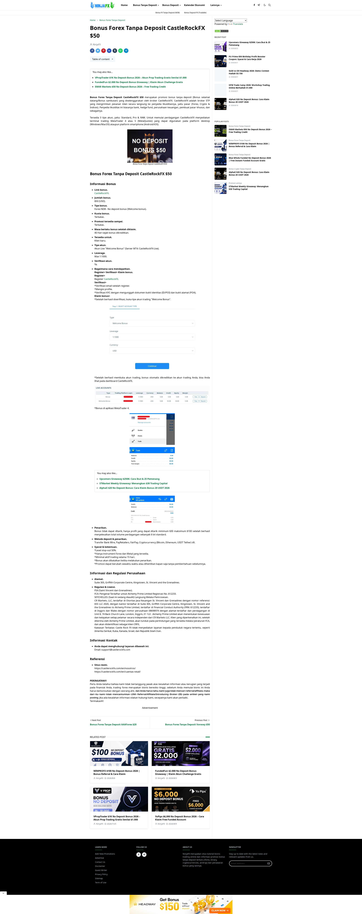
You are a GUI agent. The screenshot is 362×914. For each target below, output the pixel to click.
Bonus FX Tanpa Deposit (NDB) (168, 12)
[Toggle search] (269, 5)
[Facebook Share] (92, 50)
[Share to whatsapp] (120, 50)
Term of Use (100, 882)
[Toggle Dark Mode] (264, 5)
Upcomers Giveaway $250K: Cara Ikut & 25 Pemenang (129, 478)
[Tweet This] (98, 50)
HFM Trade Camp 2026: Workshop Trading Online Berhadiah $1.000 (249, 86)
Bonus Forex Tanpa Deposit (239, 126)
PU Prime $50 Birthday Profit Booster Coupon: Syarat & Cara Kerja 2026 (247, 58)
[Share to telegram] (126, 50)
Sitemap (99, 878)
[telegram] (259, 5)
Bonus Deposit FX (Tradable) (195, 12)
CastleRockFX (101, 193)
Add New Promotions (105, 853)
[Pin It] (103, 50)
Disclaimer (100, 866)
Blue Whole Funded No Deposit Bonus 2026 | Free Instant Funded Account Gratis (250, 159)
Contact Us (100, 862)
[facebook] (254, 5)
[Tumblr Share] (115, 50)
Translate (238, 24)
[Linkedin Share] (109, 50)
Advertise (99, 858)
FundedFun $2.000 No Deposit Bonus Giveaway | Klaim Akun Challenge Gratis (139, 82)
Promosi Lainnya (235, 183)
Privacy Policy (101, 874)
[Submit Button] (269, 863)
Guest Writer (101, 870)
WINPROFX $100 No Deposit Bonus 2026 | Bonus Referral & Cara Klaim (116, 772)
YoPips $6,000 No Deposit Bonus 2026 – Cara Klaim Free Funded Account (179, 818)
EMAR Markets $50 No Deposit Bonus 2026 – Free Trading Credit (130, 86)
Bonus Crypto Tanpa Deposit (240, 169)
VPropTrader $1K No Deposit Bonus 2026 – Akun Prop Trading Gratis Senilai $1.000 (141, 77)
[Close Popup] (3, 893)
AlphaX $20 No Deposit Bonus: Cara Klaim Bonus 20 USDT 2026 (134, 487)
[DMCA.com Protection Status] (222, 30)
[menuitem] (124, 5)
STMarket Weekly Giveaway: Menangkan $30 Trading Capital (133, 483)
